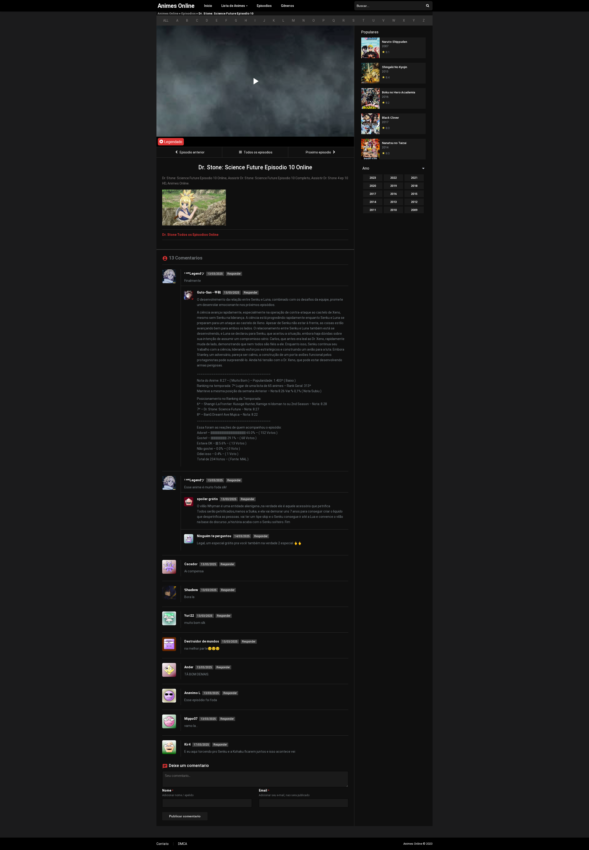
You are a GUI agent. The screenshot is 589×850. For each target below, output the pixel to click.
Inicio (208, 6)
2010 (393, 210)
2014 (373, 202)
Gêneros (287, 6)
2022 (393, 177)
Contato (162, 844)
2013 (393, 202)
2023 (373, 177)
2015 (414, 194)
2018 (414, 185)
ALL (165, 20)
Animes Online (168, 13)
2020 (373, 185)
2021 (414, 177)
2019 (393, 185)
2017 (373, 194)
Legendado (172, 142)
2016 (393, 194)
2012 (414, 202)
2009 (414, 210)
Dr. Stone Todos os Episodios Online (190, 234)
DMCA (182, 844)
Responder (234, 273)
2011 (373, 210)
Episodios (264, 6)
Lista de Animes (233, 6)
